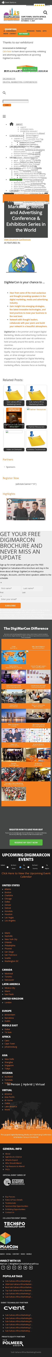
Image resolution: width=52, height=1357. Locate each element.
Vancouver (9, 979)
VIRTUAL (7, 1090)
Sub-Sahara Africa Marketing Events (19, 1281)
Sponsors (10, 466)
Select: (3, 865)
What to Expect (11, 1160)
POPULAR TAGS (12, 1276)
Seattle (8, 958)
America (8, 1094)
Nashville (9, 936)
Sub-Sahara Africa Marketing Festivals (19, 1315)
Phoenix (8, 948)
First (1, 592)
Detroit (8, 908)
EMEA (7, 1103)
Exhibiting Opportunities (15, 1209)
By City (24, 866)
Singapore (9, 1065)
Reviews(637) (38, 5)
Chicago (8, 898)
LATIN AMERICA (11, 984)
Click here (7, 51)
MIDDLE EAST (10, 1026)
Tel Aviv (8, 1032)
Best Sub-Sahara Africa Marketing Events (19, 1287)
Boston (8, 892)
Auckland (9, 1076)
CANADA (7, 970)
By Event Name (13, 866)
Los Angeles (10, 920)
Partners (8, 459)
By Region (47, 866)
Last (23, 592)
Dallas (7, 901)
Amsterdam (10, 1014)
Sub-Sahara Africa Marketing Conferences (19, 1293)
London (8, 1002)
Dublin (7, 1021)
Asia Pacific (10, 1097)
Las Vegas (9, 917)
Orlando (8, 942)
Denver (8, 905)
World (7, 1109)
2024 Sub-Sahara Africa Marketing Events (19, 1284)
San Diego (9, 951)
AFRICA (6, 1037)
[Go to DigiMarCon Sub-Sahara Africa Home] (12, 15)
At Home (9, 1100)
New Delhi (9, 1059)
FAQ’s (7, 1169)
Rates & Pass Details (14, 1200)
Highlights (9, 493)
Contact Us (9, 1212)
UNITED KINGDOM (12, 999)
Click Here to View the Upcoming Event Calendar (26, 874)
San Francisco (11, 954)
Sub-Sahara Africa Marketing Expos (19, 1296)
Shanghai (9, 1062)
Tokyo (7, 1068)
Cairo (7, 1040)
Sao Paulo (9, 994)
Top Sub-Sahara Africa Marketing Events (19, 1290)
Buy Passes (10, 1196)
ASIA (4, 1055)
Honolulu (9, 911)
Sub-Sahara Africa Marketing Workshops (19, 1331)
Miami (7, 933)
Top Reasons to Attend (14, 1166)
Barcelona (9, 1018)
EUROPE (7, 1011)
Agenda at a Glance (13, 1157)
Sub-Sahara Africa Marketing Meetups (19, 1321)
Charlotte (9, 895)
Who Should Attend (13, 1163)
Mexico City (10, 988)
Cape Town (10, 1043)
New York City (11, 939)
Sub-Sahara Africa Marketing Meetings (19, 1318)
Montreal (9, 973)
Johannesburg (11, 1046)
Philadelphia (10, 945)
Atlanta (8, 889)
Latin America (11, 1106)
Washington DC (12, 961)
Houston (8, 914)
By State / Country (35, 866)
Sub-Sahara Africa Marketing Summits (19, 1327)
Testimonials (10, 1203)
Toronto (8, 976)
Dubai (7, 1029)
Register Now (11, 478)
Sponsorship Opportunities (16, 1206)
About (7, 1153)
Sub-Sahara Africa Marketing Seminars (19, 1324)
